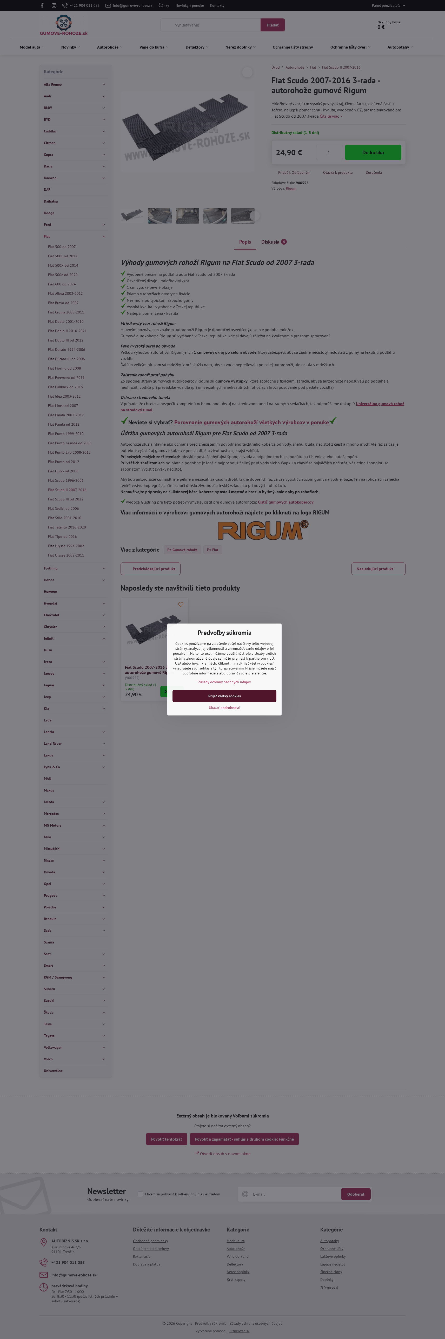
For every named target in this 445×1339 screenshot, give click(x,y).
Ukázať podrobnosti (224, 707)
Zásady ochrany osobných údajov (224, 682)
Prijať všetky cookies (224, 696)
